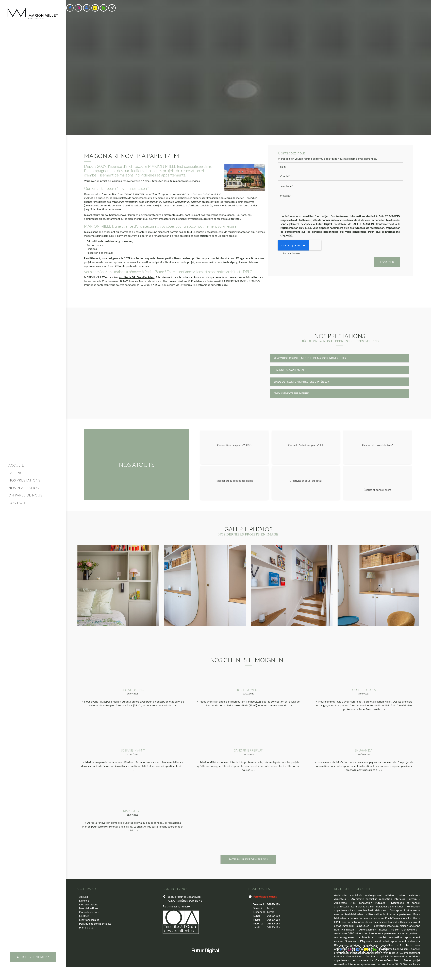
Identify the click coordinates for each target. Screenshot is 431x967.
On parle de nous (25, 495)
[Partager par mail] (112, 8)
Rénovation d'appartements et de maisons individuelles (310, 358)
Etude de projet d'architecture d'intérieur (301, 381)
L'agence (16, 473)
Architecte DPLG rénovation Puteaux (359, 902)
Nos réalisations (24, 488)
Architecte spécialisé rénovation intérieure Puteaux (384, 898)
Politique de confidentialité (95, 923)
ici (290, 235)
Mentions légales (89, 919)
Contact (17, 503)
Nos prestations (24, 480)
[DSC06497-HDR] (292, 585)
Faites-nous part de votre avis (248, 859)
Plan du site (86, 927)
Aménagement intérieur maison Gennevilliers (388, 929)
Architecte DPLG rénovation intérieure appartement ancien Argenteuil (376, 933)
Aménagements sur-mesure (291, 393)
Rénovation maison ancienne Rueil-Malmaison (377, 918)
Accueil (16, 465)
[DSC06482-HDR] (118, 585)
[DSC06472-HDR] (205, 585)
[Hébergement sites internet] (205, 956)
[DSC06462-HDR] (378, 585)
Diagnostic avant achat (289, 369)
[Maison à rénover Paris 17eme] (244, 177)
